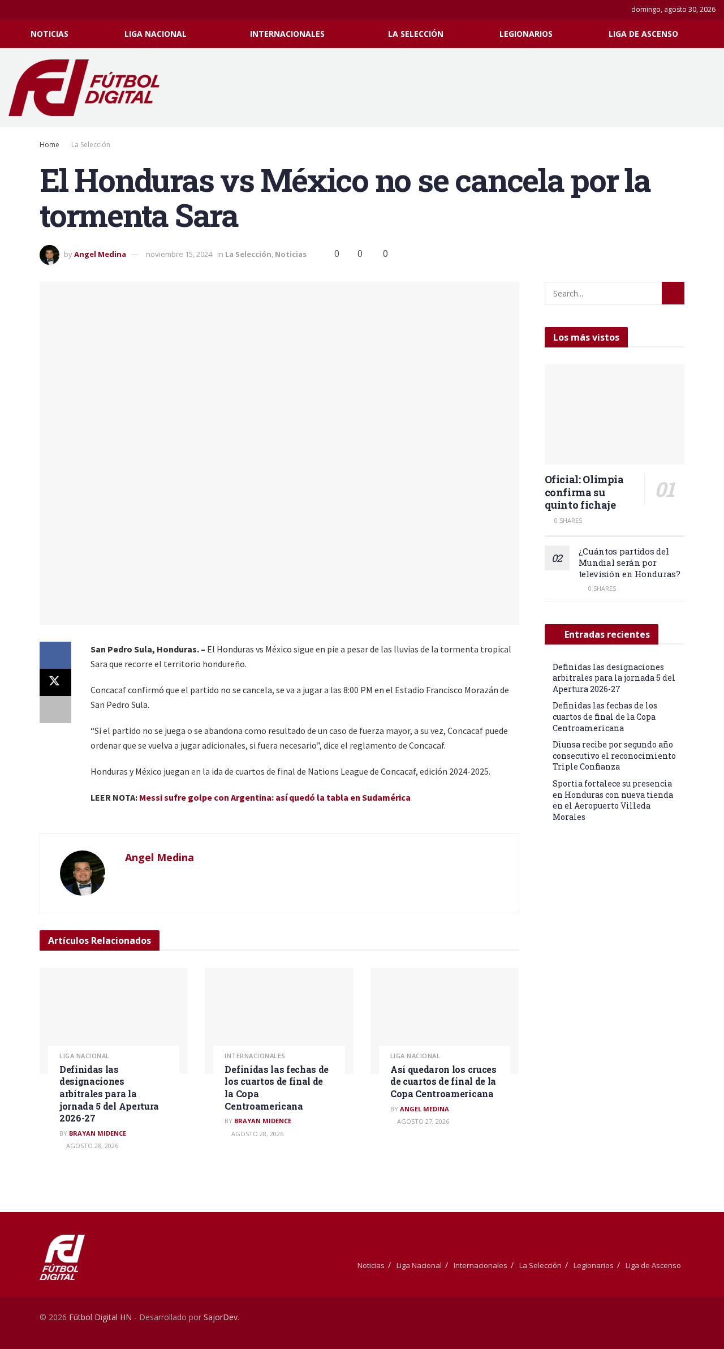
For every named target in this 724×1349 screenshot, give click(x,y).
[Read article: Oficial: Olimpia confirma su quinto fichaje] (615, 414)
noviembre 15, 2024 (179, 254)
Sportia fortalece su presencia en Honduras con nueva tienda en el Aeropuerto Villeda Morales (613, 800)
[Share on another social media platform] (55, 709)
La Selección (415, 33)
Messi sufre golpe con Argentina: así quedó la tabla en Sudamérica (275, 797)
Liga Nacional (155, 33)
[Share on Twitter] (55, 682)
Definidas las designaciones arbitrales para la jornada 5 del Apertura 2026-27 (109, 1093)
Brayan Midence (97, 1133)
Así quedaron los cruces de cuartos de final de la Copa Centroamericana (443, 1081)
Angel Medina (100, 254)
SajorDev (221, 1317)
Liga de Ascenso (643, 33)
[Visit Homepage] (89, 87)
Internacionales (287, 33)
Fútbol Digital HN (100, 1317)
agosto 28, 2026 (91, 1145)
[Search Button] (711, 34)
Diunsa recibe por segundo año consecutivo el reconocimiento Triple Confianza (614, 755)
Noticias (49, 33)
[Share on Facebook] (55, 655)
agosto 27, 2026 (422, 1121)
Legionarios (526, 33)
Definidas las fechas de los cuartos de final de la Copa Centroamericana (605, 716)
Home (49, 144)
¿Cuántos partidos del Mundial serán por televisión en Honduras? (629, 562)
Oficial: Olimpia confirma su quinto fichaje (584, 492)
